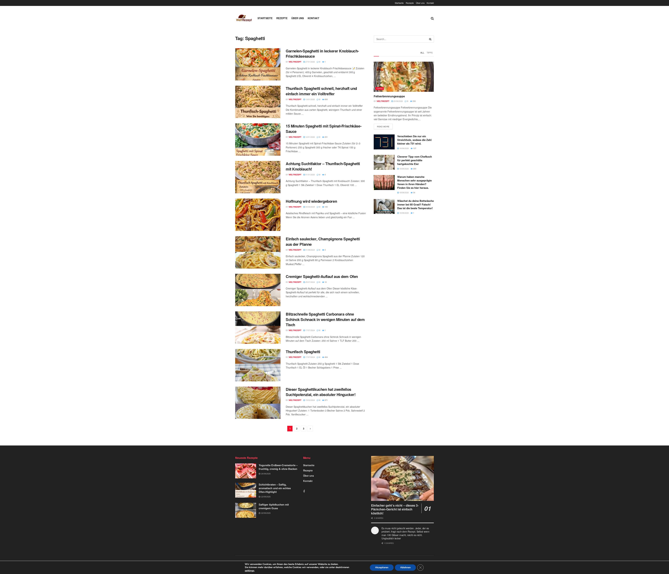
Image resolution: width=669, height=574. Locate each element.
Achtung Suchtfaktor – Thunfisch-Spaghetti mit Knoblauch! (323, 166)
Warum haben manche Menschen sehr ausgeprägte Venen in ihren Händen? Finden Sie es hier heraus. (414, 182)
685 (326, 99)
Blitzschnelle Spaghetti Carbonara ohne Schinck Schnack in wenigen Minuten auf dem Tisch (325, 319)
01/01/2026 (310, 174)
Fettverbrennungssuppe (389, 96)
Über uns (420, 2)
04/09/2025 (310, 206)
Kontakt (430, 2)
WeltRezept (295, 61)
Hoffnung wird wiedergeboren (311, 201)
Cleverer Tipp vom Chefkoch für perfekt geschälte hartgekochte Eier (414, 160)
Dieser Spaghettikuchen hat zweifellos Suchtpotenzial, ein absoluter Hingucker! (320, 391)
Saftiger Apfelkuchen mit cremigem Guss (274, 506)
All (422, 52)
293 (414, 168)
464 (326, 357)
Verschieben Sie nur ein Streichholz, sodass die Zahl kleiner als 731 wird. (414, 139)
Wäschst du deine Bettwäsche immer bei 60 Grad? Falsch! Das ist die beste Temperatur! (415, 204)
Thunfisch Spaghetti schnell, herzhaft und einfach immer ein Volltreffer (321, 91)
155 (326, 206)
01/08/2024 (310, 249)
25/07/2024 (310, 282)
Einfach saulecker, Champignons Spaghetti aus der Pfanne (323, 241)
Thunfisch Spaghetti (303, 351)
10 (325, 282)
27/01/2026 (310, 61)
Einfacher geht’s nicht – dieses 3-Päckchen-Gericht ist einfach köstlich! (395, 509)
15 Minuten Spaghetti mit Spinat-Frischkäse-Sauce (323, 128)
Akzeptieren (381, 567)
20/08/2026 (398, 101)
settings (249, 570)
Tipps (430, 52)
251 (326, 137)
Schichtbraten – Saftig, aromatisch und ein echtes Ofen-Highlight (275, 488)
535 (414, 101)
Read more (383, 126)
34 (414, 192)
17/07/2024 (310, 330)
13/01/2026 (310, 99)
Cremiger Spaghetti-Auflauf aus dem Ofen (322, 276)
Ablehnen (405, 567)
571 (326, 400)
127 (414, 148)
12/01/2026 (310, 136)
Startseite (399, 2)
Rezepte (410, 2)
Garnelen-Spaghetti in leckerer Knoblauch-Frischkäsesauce (322, 53)
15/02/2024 (310, 400)
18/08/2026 (404, 148)
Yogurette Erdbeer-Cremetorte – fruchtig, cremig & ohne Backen (278, 467)
